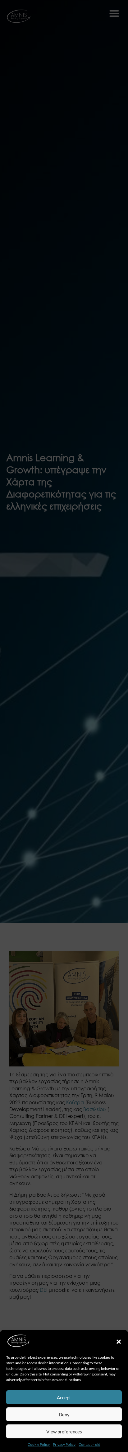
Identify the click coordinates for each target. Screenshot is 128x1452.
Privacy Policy (64, 1444)
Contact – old (89, 1444)
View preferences (64, 1431)
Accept (64, 1397)
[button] (119, 1342)
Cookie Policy (39, 1444)
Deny (64, 1414)
